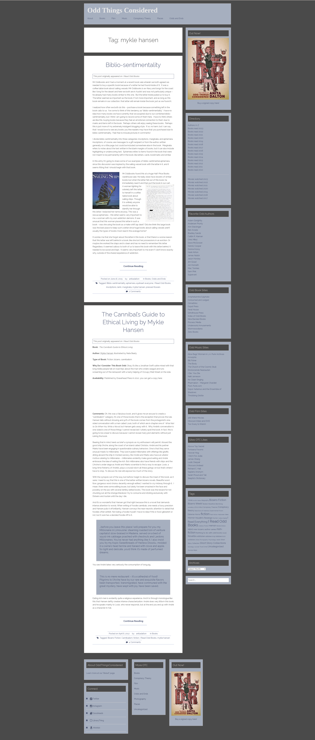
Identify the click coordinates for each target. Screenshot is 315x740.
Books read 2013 (195, 160)
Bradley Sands (194, 233)
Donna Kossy (194, 249)
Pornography (204, 539)
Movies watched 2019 (198, 192)
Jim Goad (192, 262)
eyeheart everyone (144, 283)
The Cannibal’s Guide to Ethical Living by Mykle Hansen (133, 322)
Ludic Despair (194, 462)
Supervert (192, 274)
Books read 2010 (195, 170)
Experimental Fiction (216, 510)
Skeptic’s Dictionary (196, 478)
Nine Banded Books (197, 319)
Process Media (194, 322)
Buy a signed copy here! (208, 103)
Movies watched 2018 (198, 195)
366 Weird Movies (196, 418)
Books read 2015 (195, 154)
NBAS (190, 529)
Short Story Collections (213, 543)
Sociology (191, 547)
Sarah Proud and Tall (197, 475)
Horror (191, 517)
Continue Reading (135, 267)
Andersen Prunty (195, 223)
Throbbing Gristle (196, 395)
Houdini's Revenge (203, 518)
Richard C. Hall (194, 468)
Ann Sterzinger (194, 227)
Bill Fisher (192, 360)
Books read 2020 (195, 138)
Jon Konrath (193, 265)
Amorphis (192, 357)
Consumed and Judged (198, 300)
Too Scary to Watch (197, 424)
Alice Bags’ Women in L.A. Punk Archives (206, 354)
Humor (215, 518)
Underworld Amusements (199, 325)
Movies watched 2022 (198, 182)
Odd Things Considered (122, 10)
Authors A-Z (193, 125)
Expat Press (193, 306)
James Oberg (194, 459)
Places (160, 18)
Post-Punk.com (195, 386)
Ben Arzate (193, 230)
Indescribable (222, 518)
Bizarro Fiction (114, 638)
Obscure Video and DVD (199, 421)
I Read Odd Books (162, 283)
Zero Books (193, 332)
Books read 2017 (195, 147)
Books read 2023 (195, 128)
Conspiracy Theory (142, 18)
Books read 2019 (195, 141)
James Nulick (194, 255)
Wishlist (96, 728)
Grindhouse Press (196, 313)
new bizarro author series (205, 529)
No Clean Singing (195, 379)
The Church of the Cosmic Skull (202, 367)
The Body (192, 363)
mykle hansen (139, 287)
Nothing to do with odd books (209, 533)
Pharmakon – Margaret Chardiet (202, 383)
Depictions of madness (202, 511)
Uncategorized (215, 546)
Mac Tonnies (193, 268)
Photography (140, 699)
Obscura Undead (195, 465)
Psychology (212, 540)
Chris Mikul (192, 239)
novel (224, 533)
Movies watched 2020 (198, 188)
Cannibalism (127, 638)
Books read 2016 (195, 151)
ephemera (130, 283)
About (90, 18)
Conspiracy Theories (210, 507)
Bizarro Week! (195, 503)
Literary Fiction (203, 526)
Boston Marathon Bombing (213, 504)
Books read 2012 (195, 163)
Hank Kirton (193, 252)
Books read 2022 (195, 131)
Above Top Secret (196, 446)
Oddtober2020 (220, 536)
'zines (190, 500)
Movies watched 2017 (198, 198)
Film (113, 18)
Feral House (193, 309)
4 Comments (135, 642)
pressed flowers (153, 287)
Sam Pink (192, 271)
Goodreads (97, 713)
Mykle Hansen (106, 353)
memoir (212, 525)
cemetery (191, 507)
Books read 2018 (195, 144)
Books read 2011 (195, 167)
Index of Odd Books (197, 316)
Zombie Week (192, 550)
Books (102, 18)
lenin (119, 287)
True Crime (203, 547)
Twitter (95, 699)
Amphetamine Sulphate (198, 297)
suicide (196, 547)
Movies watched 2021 (198, 185)
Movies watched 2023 (198, 179)
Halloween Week (223, 514)
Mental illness (221, 526)
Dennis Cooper (194, 246)
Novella (192, 536)
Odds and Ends (176, 18)
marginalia (127, 287)
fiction (136, 638)
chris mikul (198, 507)
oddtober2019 (210, 536)
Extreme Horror (194, 514)
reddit (218, 540)
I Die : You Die (194, 373)
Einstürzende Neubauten (199, 370)
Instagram (97, 706)
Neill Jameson (194, 376)
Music (124, 18)
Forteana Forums (195, 449)
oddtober (200, 536)
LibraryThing (98, 720)
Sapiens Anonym (195, 472)
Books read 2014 (195, 157)
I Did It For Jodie (195, 456)
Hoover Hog (193, 453)
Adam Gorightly (195, 220)
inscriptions (111, 287)
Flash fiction (214, 514)
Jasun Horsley (194, 258)
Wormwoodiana (195, 329)
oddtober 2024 (193, 540)
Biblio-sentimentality (133, 64)
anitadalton (134, 279)
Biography (205, 500)
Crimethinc (192, 303)
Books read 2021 (195, 135)
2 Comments (135, 291)
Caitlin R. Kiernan (195, 236)
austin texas (197, 500)
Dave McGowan (195, 243)
